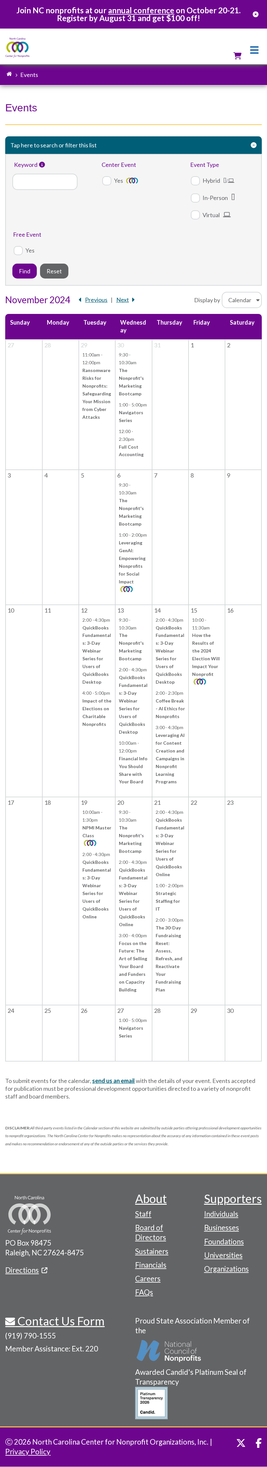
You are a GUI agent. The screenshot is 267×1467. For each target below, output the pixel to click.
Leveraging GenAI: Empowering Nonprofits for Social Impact (132, 562)
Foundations (224, 1241)
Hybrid (211, 180)
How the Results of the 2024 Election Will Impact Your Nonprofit (206, 654)
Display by (207, 300)
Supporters (233, 1198)
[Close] (255, 14)
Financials (150, 1265)
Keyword (25, 164)
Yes (118, 180)
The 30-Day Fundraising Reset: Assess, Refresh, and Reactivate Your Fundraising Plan (169, 959)
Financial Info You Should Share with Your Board (133, 770)
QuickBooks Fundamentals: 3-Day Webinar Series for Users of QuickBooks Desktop (96, 655)
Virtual (211, 214)
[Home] (17, 48)
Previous (96, 299)
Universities (223, 1255)
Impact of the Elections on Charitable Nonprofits (96, 712)
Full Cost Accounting (131, 450)
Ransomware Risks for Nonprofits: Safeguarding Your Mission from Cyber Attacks (96, 393)
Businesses (221, 1227)
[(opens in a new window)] (169, 1351)
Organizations (226, 1268)
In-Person (215, 197)
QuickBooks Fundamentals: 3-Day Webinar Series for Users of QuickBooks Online (96, 889)
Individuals (221, 1214)
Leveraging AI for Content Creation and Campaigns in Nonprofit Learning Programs (170, 758)
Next (122, 299)
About (151, 1198)
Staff (143, 1214)
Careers (148, 1278)
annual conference (141, 10)
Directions (22, 1270)
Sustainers (151, 1251)
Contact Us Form (60, 1321)
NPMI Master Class (96, 831)
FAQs (144, 1292)
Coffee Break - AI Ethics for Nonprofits (170, 708)
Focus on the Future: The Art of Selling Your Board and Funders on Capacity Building (133, 966)
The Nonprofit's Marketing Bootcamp (131, 381)
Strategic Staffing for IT (168, 901)
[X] (241, 1443)
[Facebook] (259, 1443)
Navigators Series (131, 416)
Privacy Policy (27, 1451)
